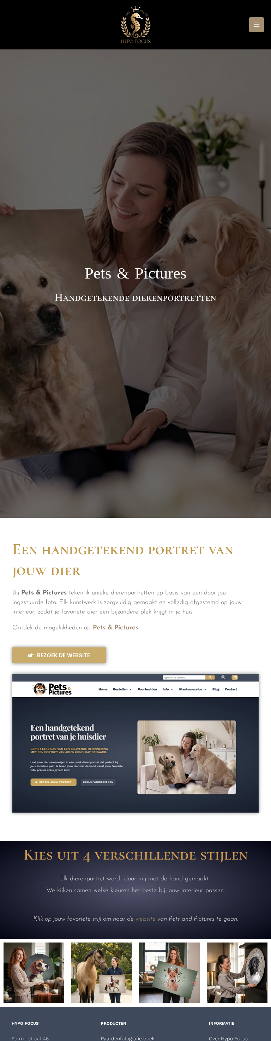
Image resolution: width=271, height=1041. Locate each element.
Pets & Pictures (136, 273)
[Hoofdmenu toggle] (256, 24)
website (146, 919)
